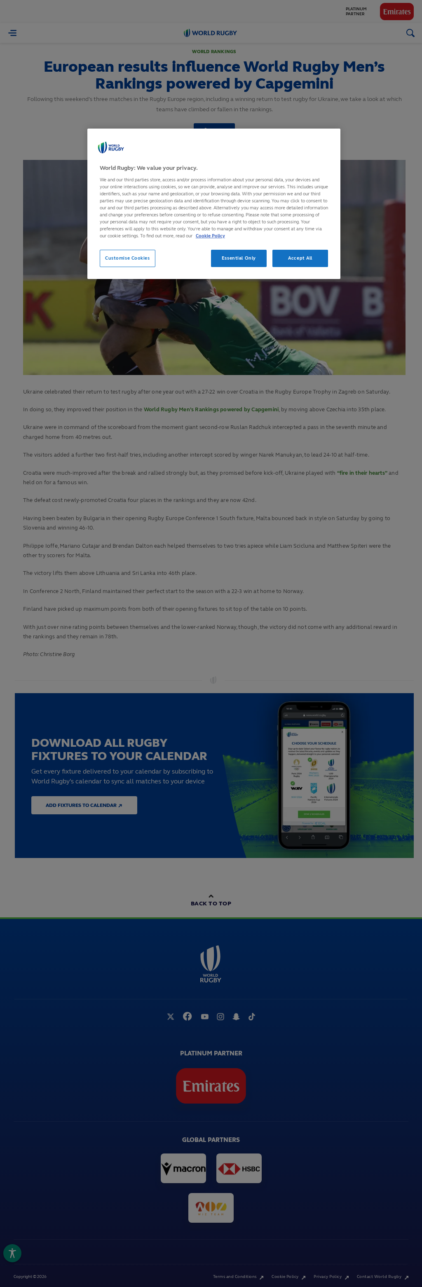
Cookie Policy (210, 236)
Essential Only (239, 258)
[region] (213, 204)
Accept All (300, 258)
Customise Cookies (127, 258)
